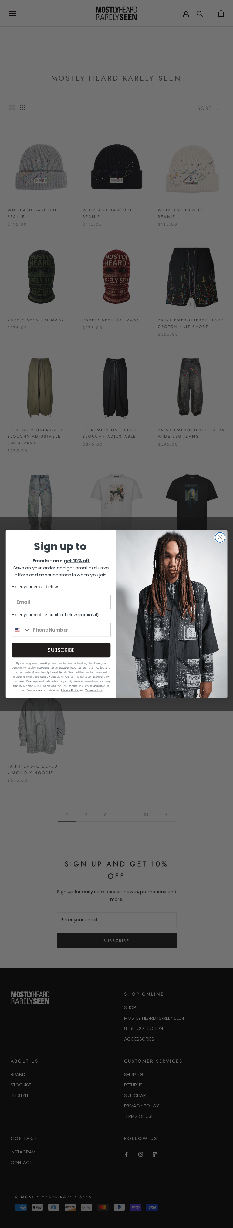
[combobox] (21, 630)
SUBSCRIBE (61, 649)
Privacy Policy (70, 690)
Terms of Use (93, 690)
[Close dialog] (220, 537)
